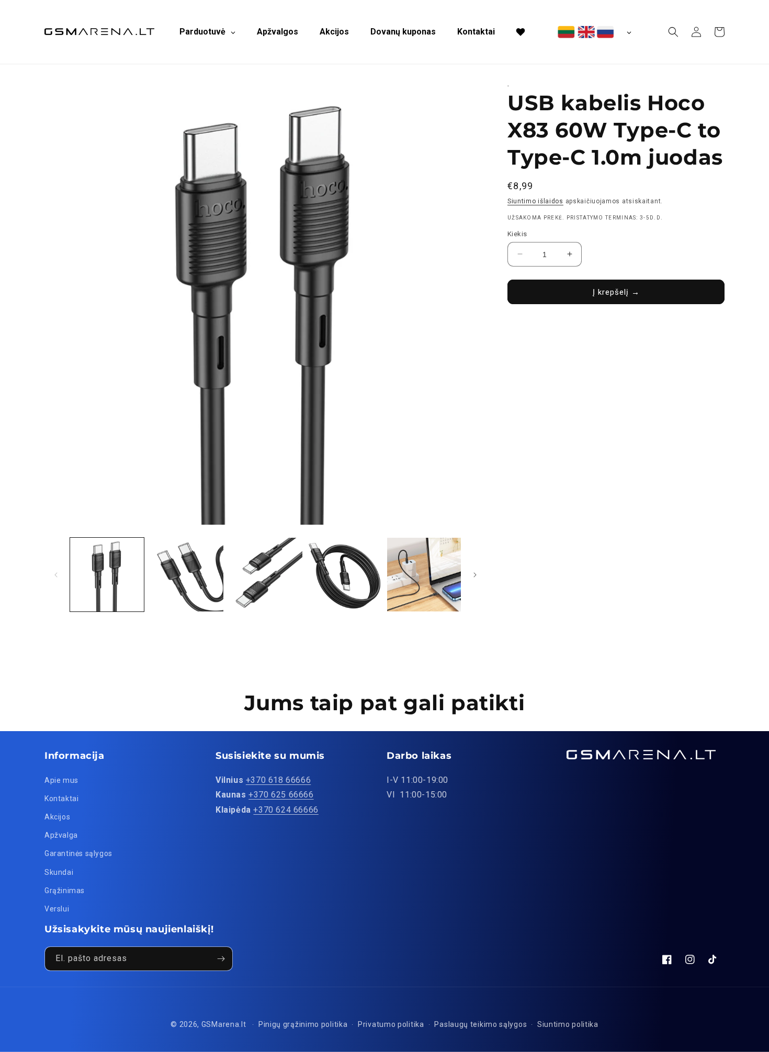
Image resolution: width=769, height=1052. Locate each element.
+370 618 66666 (278, 780)
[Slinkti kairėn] (55, 574)
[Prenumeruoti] (220, 958)
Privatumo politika (391, 1024)
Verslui (56, 909)
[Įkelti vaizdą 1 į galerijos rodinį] (107, 574)
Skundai (58, 872)
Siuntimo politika (567, 1024)
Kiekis (517, 233)
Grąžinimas (64, 890)
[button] (673, 31)
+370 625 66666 (280, 795)
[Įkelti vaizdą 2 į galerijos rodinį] (186, 574)
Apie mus (61, 780)
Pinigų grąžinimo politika (303, 1024)
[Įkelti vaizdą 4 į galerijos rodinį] (344, 574)
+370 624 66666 (285, 810)
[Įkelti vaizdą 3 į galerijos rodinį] (265, 574)
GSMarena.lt (223, 1024)
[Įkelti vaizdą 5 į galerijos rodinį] (424, 574)
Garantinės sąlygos (78, 853)
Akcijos (57, 817)
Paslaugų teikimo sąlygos (480, 1024)
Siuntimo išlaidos (535, 201)
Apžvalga (61, 835)
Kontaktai (61, 798)
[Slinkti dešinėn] (475, 574)
